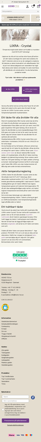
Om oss (4, 331)
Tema (3, 384)
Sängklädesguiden (7, 358)
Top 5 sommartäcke (8, 379)
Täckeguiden (5, 353)
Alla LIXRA (11, 89)
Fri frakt (4, 329)
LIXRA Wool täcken (21, 99)
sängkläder (11, 224)
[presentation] (2, 2)
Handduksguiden (6, 365)
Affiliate (4, 339)
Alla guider (5, 350)
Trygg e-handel (6, 334)
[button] (5, 307)
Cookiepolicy (5, 326)
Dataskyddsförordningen (9, 324)
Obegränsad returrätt (8, 336)
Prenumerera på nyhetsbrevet (15, 421)
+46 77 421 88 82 (13, 287)
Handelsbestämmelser (9, 321)
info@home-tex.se (17, 295)
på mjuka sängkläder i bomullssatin (20, 25)
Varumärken (5, 381)
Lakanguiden (5, 360)
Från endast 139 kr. (15, 18)
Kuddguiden (5, 355)
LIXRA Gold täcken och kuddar (31, 90)
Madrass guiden (6, 363)
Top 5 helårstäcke (7, 376)
